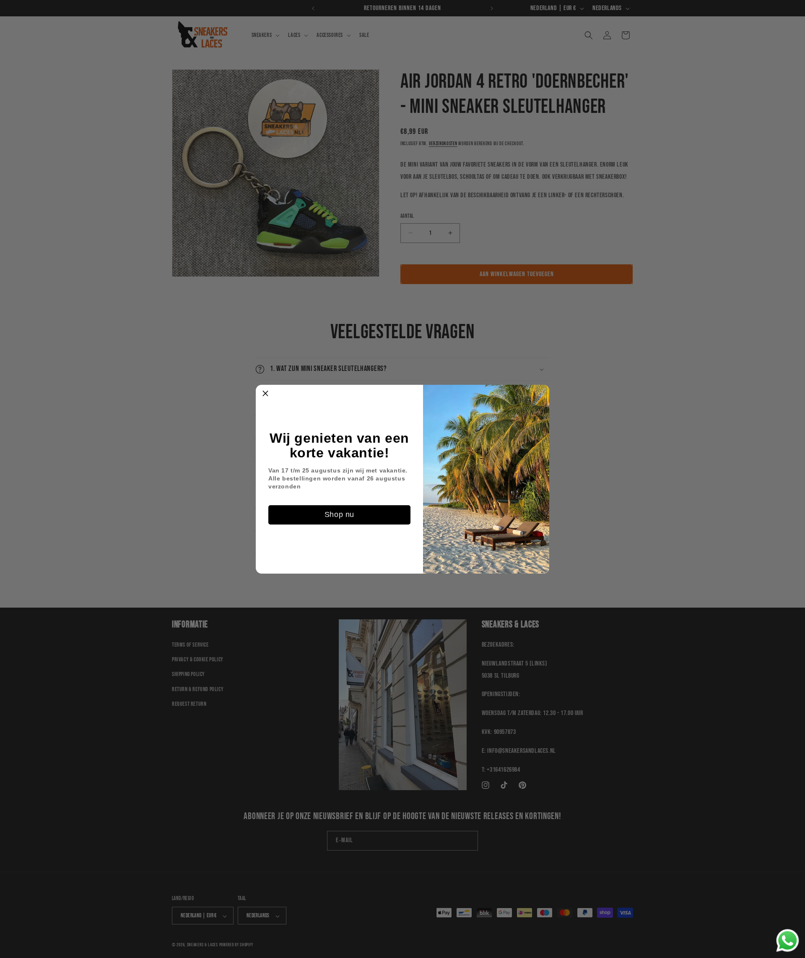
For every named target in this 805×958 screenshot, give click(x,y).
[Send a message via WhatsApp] (787, 940)
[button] (265, 394)
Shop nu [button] (339, 514)
